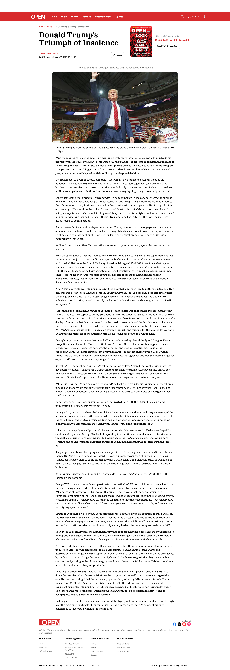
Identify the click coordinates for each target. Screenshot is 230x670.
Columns (43, 647)
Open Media (45, 638)
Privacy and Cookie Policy (50, 665)
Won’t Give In (71, 657)
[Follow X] (179, 624)
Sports (119, 16)
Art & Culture (123, 643)
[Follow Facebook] (174, 624)
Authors (42, 643)
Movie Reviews (123, 647)
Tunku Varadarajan (48, 53)
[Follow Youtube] (184, 624)
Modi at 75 (69, 653)
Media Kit (81, 665)
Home (53, 16)
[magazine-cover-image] (141, 41)
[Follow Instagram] (189, 624)
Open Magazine (73, 638)
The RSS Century (72, 643)
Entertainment (103, 16)
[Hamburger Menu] (25, 16)
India (64, 16)
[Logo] (37, 16)
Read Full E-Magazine (167, 46)
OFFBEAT (194, 16)
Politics (87, 16)
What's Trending (100, 638)
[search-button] (182, 16)
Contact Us (94, 665)
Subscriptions (45, 651)
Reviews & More (125, 638)
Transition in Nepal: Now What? (74, 648)
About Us (69, 665)
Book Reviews (123, 651)
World (74, 16)
